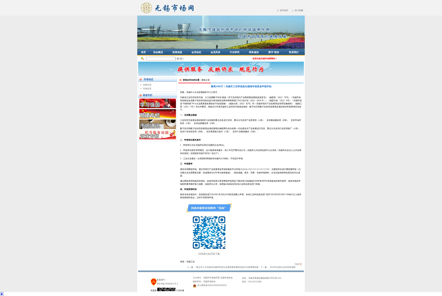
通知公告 (205, 80)
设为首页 (284, 10)
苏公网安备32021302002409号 (212, 285)
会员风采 (215, 52)
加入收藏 (299, 10)
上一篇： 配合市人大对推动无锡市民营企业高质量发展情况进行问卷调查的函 (222, 267)
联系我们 (294, 52)
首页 (143, 52)
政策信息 (177, 52)
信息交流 (147, 85)
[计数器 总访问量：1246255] (166, 290)
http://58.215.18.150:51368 (257, 169)
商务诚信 (254, 52)
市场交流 (147, 88)
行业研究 (234, 52)
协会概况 (158, 52)
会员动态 (196, 52)
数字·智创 (273, 52)
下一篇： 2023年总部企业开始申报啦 (278, 267)
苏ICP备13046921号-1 (167, 284)
